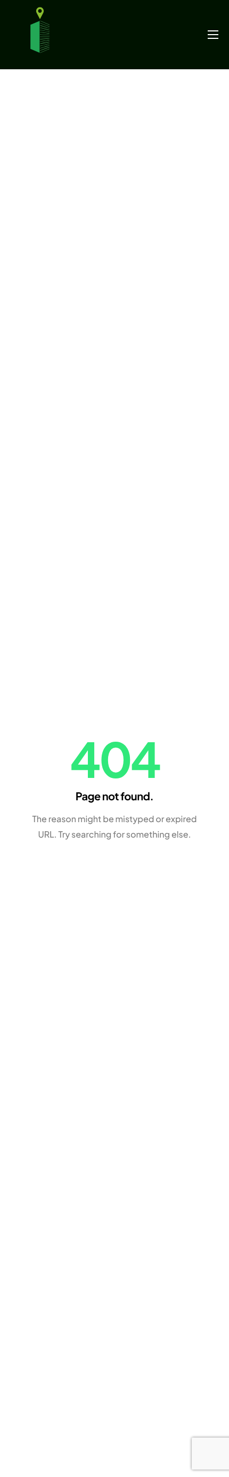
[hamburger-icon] (213, 34)
